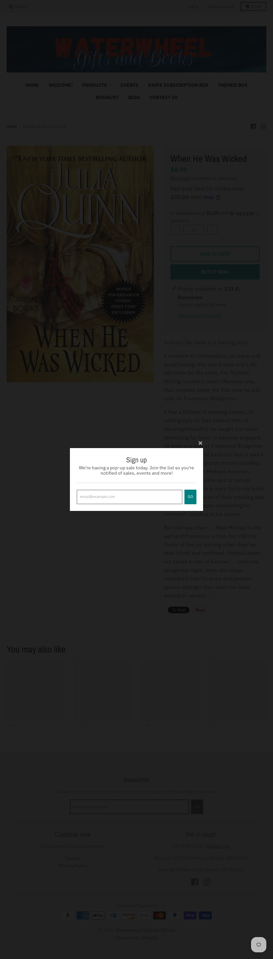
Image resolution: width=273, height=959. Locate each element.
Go (190, 496)
